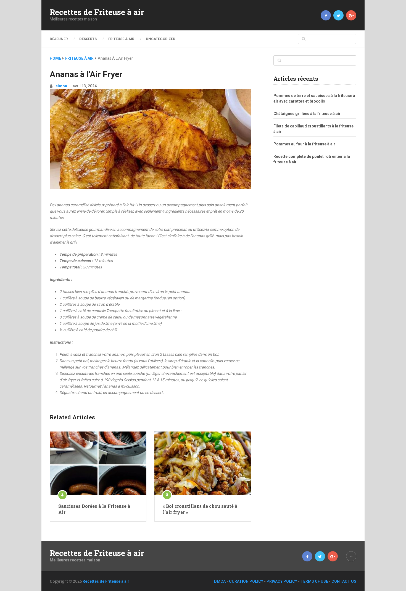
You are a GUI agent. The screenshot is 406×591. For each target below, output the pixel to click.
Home (55, 58)
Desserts (88, 39)
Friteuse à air (121, 39)
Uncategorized (160, 39)
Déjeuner (59, 39)
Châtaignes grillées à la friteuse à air (307, 113)
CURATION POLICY (246, 581)
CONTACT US (343, 581)
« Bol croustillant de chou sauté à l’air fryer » (200, 509)
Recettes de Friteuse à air (97, 12)
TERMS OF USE (314, 581)
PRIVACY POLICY (282, 581)
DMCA (220, 581)
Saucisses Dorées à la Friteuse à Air (94, 509)
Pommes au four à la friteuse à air (304, 144)
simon (61, 86)
